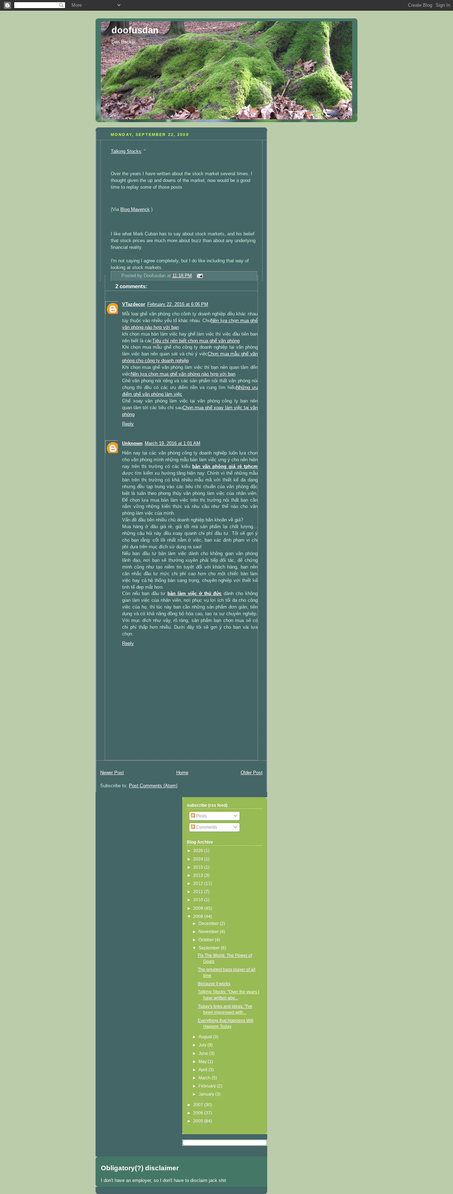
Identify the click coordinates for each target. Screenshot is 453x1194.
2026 (198, 850)
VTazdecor (133, 304)
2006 (198, 1112)
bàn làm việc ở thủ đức (194, 593)
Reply (128, 424)
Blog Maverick (135, 209)
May (203, 1061)
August (206, 1036)
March (205, 1077)
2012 (198, 883)
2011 (198, 891)
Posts (201, 815)
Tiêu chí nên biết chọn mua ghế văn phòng (196, 340)
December (209, 923)
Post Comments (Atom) (153, 785)
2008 (198, 916)
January (207, 1094)
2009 (198, 908)
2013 (198, 875)
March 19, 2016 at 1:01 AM (172, 443)
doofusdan (135, 30)
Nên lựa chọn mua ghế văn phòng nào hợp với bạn (183, 374)
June (204, 1053)
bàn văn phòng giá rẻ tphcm (225, 466)
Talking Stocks (126, 151)
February (208, 1086)
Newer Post (112, 772)
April (203, 1069)
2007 (198, 1104)
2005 (198, 1121)
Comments (206, 827)
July (203, 1044)
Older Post (252, 772)
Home (182, 772)
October (207, 939)
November (209, 931)
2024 (198, 859)
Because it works (214, 983)
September (210, 948)
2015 (198, 867)
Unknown (132, 443)
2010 (198, 899)
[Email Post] (199, 275)
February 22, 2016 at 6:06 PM (177, 304)
